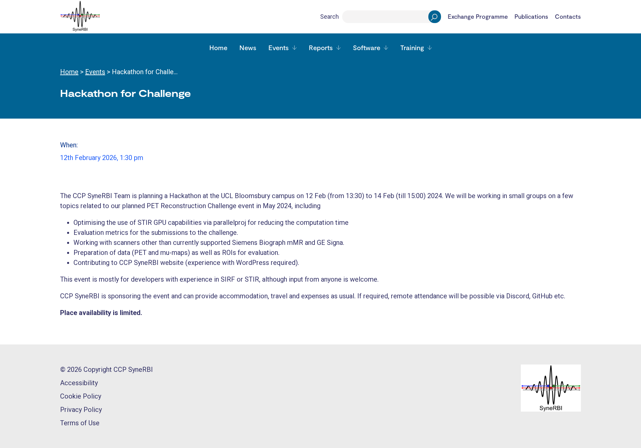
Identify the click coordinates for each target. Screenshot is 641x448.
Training (412, 47)
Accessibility (79, 383)
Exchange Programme (478, 16)
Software (366, 47)
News (247, 47)
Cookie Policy (80, 396)
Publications (531, 16)
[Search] (434, 16)
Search (329, 16)
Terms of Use (79, 423)
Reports (321, 47)
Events (278, 47)
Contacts (568, 16)
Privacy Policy (81, 410)
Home (218, 47)
